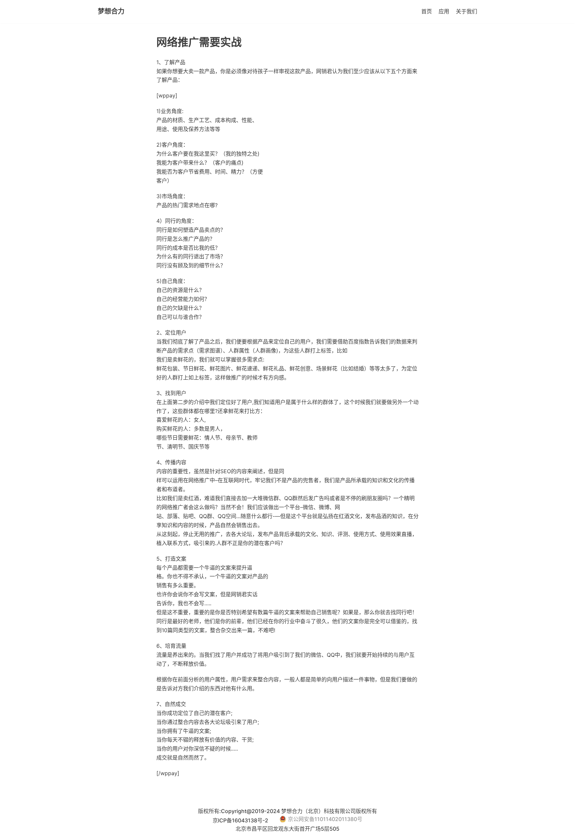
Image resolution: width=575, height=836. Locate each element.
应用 (444, 11)
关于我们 (466, 11)
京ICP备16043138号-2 (241, 820)
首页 (426, 11)
